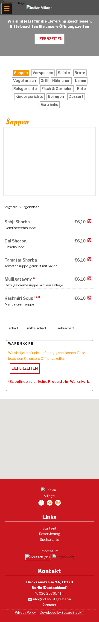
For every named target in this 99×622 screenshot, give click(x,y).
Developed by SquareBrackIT (62, 612)
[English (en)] (63, 557)
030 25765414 (51, 593)
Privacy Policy (25, 612)
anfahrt (50, 605)
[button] (49, 436)
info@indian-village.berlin (51, 599)
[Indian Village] (49, 7)
